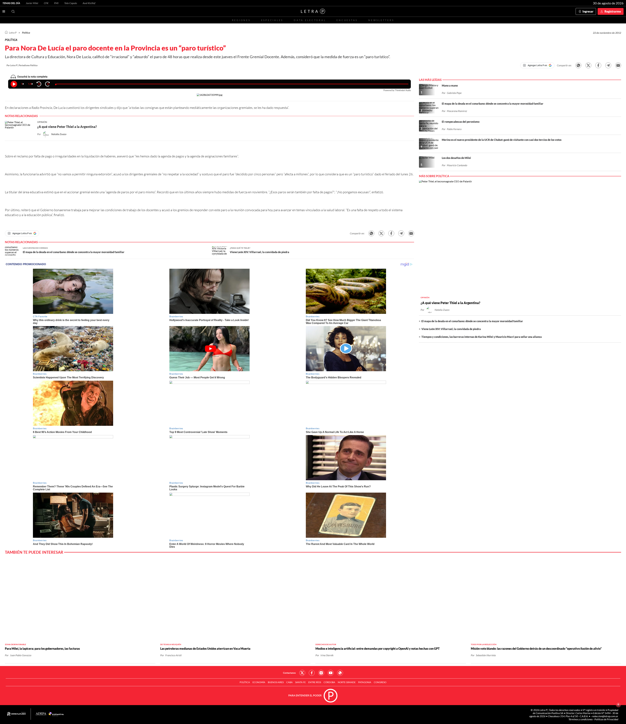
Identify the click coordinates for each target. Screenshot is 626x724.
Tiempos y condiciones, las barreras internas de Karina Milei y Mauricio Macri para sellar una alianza (481, 336)
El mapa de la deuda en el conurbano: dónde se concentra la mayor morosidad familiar (472, 321)
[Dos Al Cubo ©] (16, 714)
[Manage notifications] (618, 704)
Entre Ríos (314, 682)
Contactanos (289, 672)
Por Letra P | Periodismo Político (22, 65)
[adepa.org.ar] (41, 714)
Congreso (380, 682)
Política (26, 32)
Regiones (241, 20)
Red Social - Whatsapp (340, 673)
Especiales (272, 20)
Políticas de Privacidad (606, 719)
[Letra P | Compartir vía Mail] (618, 65)
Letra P (12, 32)
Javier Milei (32, 3)
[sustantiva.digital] (56, 714)
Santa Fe (300, 682)
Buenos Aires (276, 682)
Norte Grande (347, 682)
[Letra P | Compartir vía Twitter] (588, 65)
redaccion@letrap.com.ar (605, 716)
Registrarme (612, 11)
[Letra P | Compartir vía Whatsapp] (578, 65)
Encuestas (347, 20)
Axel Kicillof (89, 3)
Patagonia (364, 682)
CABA (289, 682)
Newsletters (381, 20)
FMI (56, 3)
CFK (46, 3)
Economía (259, 682)
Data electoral (310, 20)
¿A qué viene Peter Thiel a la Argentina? (450, 303)
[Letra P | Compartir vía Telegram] (608, 65)
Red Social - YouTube (330, 673)
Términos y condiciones (580, 719)
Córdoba (329, 682)
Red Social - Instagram (321, 673)
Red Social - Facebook (311, 673)
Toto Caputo (70, 3)
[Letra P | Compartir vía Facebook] (598, 65)
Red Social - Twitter (302, 673)
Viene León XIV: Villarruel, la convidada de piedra (451, 328)
